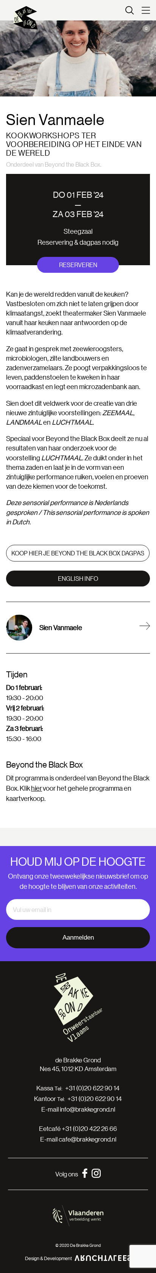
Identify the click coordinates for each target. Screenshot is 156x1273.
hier (36, 788)
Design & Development (48, 1258)
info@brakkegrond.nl (87, 1109)
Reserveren (78, 265)
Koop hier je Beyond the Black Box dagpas (77, 553)
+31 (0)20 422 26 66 (89, 1128)
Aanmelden (78, 937)
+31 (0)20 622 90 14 (92, 1088)
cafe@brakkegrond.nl (87, 1139)
